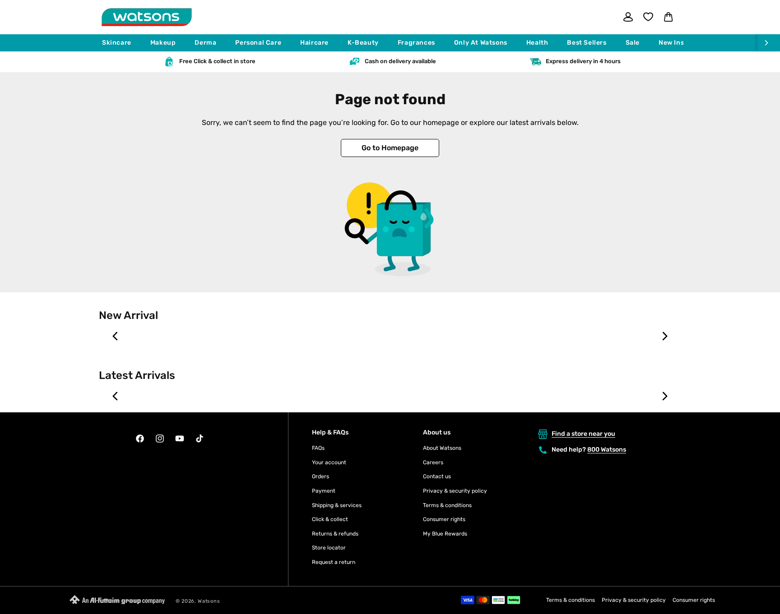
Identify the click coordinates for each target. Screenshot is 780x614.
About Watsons (442, 448)
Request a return (333, 562)
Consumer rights (444, 519)
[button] (121, 42)
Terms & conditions (447, 505)
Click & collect (330, 519)
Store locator (329, 548)
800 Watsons (606, 449)
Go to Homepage (390, 147)
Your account (329, 462)
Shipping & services (337, 505)
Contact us (437, 476)
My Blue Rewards (445, 534)
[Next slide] (664, 336)
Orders (320, 476)
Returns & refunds (335, 534)
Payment (323, 491)
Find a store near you (583, 434)
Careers (433, 462)
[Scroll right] (768, 42)
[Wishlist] (648, 17)
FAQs (318, 448)
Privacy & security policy (455, 491)
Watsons (209, 601)
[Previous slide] (115, 336)
